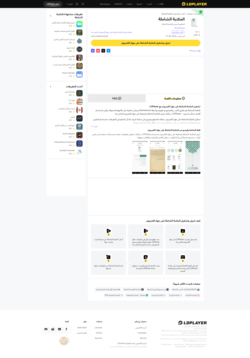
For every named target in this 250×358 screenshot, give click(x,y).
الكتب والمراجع (179, 14)
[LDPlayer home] (194, 4)
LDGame (118, 4)
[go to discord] (46, 329)
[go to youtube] (59, 329)
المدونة (139, 4)
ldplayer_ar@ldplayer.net (190, 341)
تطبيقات (189, 14)
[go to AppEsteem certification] (64, 341)
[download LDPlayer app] (77, 4)
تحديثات (129, 4)
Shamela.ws (179, 28)
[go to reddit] (52, 329)
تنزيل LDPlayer (52, 4)
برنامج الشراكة (105, 4)
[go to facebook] (66, 329)
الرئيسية (197, 14)
